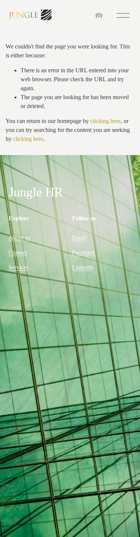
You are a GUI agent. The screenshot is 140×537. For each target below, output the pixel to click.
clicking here (105, 121)
